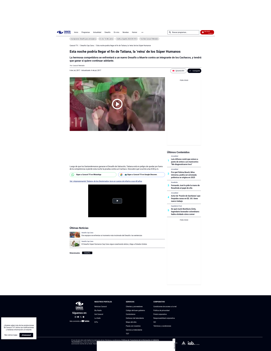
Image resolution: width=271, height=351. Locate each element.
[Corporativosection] (175, 302)
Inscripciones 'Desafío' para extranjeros (83, 39)
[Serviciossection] (144, 302)
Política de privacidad (161, 310)
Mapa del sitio (131, 322)
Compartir (196, 71)
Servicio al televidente (134, 330)
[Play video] (117, 104)
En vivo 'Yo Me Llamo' (106, 39)
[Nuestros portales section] (112, 302)
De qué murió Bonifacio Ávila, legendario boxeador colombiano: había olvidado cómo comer (185, 211)
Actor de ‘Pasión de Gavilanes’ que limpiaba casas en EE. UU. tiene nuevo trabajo (185, 198)
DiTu (96, 322)
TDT (127, 334)
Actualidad (174, 156)
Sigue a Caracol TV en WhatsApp (88, 175)
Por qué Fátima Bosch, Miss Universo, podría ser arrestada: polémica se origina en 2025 (184, 175)
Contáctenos (130, 314)
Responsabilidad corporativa (164, 318)
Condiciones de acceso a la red (164, 307)
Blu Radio (98, 310)
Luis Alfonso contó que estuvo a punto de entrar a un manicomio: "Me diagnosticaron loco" (185, 162)
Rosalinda (174, 182)
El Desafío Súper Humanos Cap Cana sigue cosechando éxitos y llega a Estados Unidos (114, 244)
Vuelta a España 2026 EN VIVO (127, 39)
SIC (154, 322)
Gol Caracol (98, 314)
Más (142, 32)
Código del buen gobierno (135, 310)
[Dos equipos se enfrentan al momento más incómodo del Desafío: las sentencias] (75, 235)
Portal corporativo (160, 314)
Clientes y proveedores (134, 307)
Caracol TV (74, 46)
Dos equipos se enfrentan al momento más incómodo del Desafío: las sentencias (112, 235)
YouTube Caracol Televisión (149, 39)
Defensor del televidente (135, 318)
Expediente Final (176, 206)
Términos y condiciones (162, 326)
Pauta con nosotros (133, 326)
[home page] (64, 32)
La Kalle (97, 318)
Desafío (87, 253)
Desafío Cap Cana (87, 46)
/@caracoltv (179, 71)
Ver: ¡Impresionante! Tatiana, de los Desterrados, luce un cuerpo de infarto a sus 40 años (106, 181)
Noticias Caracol (100, 307)
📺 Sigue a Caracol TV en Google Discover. (141, 175)
